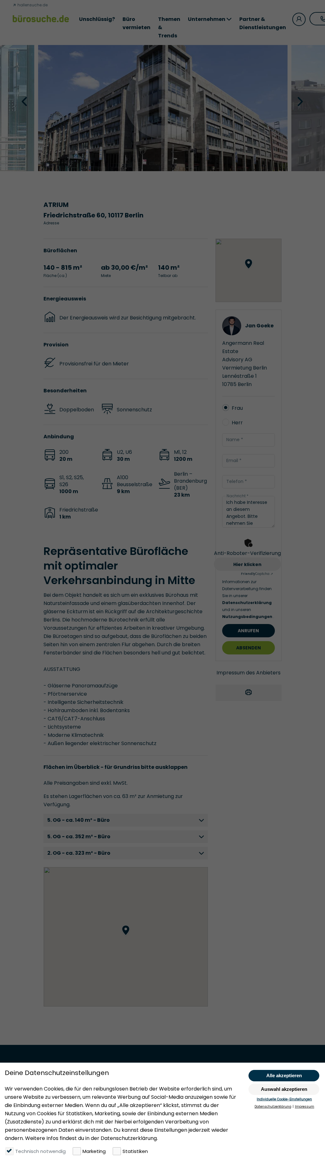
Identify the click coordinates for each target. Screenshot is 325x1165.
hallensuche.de (32, 5)
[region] (125, 937)
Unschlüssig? (97, 19)
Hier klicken (247, 564)
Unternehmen (206, 19)
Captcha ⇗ (257, 573)
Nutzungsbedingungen (247, 616)
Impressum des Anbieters (248, 672)
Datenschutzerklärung (247, 602)
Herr (237, 422)
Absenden (248, 648)
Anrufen (248, 631)
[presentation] (25, 101)
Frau (237, 408)
